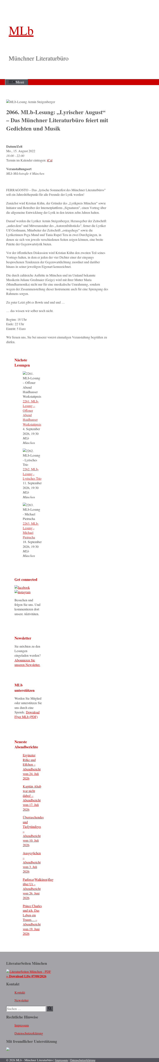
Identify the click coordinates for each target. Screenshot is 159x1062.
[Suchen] (49, 1008)
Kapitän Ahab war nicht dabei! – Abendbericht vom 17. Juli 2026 (32, 798)
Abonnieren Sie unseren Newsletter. (27, 662)
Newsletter (21, 1000)
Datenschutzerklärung (28, 1033)
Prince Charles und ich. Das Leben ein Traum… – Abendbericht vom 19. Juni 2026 (32, 920)
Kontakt (19, 992)
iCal (49, 160)
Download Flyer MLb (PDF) (27, 714)
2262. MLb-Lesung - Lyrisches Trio (32, 474)
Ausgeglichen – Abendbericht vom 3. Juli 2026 (32, 862)
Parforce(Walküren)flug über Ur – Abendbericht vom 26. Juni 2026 (38, 888)
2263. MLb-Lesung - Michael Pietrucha (31, 530)
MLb (21, 30)
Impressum (21, 1025)
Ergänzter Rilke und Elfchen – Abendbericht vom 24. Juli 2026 (32, 766)
